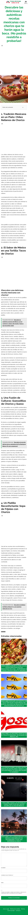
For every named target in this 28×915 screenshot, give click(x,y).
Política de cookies (15, 908)
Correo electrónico (7, 875)
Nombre (3, 867)
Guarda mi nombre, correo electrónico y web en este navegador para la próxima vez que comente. (13, 893)
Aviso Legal (6, 908)
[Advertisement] (14, 61)
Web (2, 882)
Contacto (18, 910)
